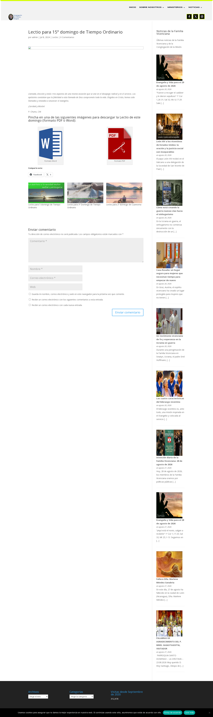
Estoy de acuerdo (172, 712)
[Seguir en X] (195, 16)
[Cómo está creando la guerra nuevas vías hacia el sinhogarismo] (169, 205)
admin (35, 37)
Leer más (189, 712)
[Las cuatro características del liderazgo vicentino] (169, 396)
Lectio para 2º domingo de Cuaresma (123, 204)
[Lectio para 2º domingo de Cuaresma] (124, 193)
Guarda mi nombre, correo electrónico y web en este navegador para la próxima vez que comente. (78, 294)
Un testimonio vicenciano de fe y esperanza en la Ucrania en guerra (169, 339)
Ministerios (175, 7)
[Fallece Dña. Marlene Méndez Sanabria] (169, 576)
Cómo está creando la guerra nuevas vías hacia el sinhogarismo (169, 211)
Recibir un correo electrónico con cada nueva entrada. (57, 305)
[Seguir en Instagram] (202, 16)
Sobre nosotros (150, 7)
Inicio (132, 7)
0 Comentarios (67, 37)
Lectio (55, 37)
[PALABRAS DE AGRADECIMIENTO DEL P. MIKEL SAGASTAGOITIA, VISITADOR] (169, 635)
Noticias (194, 7)
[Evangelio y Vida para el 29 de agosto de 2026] (169, 80)
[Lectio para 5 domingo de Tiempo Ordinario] (46, 193)
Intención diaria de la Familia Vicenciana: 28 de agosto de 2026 (169, 461)
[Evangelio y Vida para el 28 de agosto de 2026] (169, 517)
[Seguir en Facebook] (189, 16)
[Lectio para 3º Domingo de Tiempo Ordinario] (85, 193)
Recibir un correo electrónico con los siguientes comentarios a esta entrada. (67, 299)
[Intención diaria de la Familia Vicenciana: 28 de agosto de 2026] (169, 455)
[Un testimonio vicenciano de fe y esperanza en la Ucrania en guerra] (169, 333)
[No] (209, 712)
